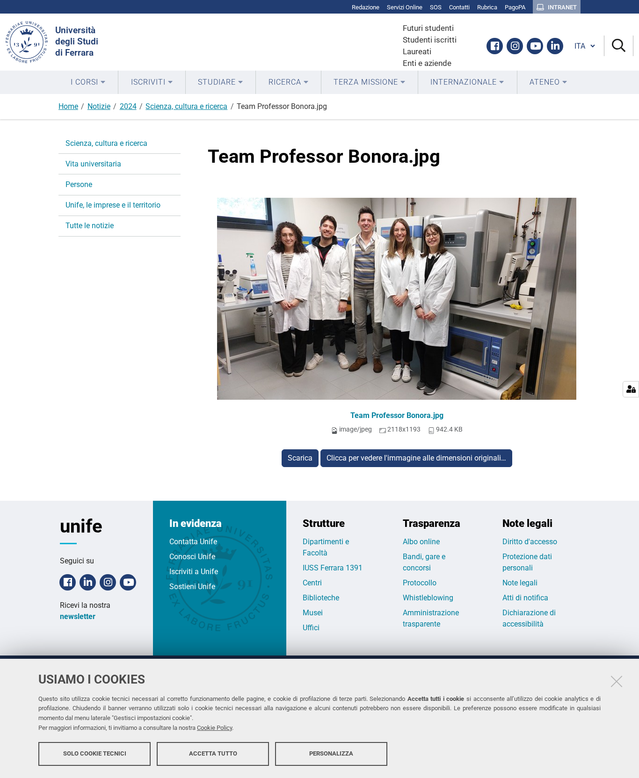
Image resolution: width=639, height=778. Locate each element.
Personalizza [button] (331, 753)
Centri (312, 582)
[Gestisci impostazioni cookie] (631, 389)
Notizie (98, 106)
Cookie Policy (214, 727)
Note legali (519, 582)
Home (68, 106)
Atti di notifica (525, 597)
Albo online (421, 541)
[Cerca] (618, 46)
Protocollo (419, 582)
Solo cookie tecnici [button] (94, 753)
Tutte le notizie (89, 225)
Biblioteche (321, 597)
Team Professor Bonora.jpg (396, 415)
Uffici (311, 627)
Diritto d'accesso (529, 541)
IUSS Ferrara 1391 (333, 567)
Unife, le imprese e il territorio (112, 205)
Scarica (300, 458)
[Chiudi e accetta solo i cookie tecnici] (616, 681)
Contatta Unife (193, 541)
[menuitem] (88, 82)
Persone (78, 184)
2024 (128, 106)
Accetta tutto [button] (213, 753)
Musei (313, 612)
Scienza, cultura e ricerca (186, 106)
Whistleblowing (428, 597)
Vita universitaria (93, 163)
